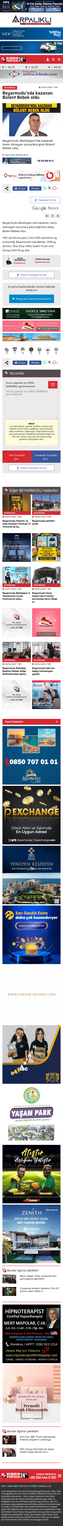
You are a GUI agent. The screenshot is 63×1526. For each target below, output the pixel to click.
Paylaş (35, 188)
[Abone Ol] (45, 208)
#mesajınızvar (19, 263)
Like (21, 188)
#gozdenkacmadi (42, 262)
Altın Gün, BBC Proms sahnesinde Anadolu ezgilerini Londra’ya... (37, 1438)
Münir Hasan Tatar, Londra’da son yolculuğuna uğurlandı (38, 1277)
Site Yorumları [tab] (17, 455)
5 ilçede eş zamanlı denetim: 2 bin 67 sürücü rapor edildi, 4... (39, 1290)
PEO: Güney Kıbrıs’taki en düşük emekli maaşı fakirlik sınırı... (37, 1450)
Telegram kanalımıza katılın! (33, 299)
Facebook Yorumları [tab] (46, 455)
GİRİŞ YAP (52, 384)
